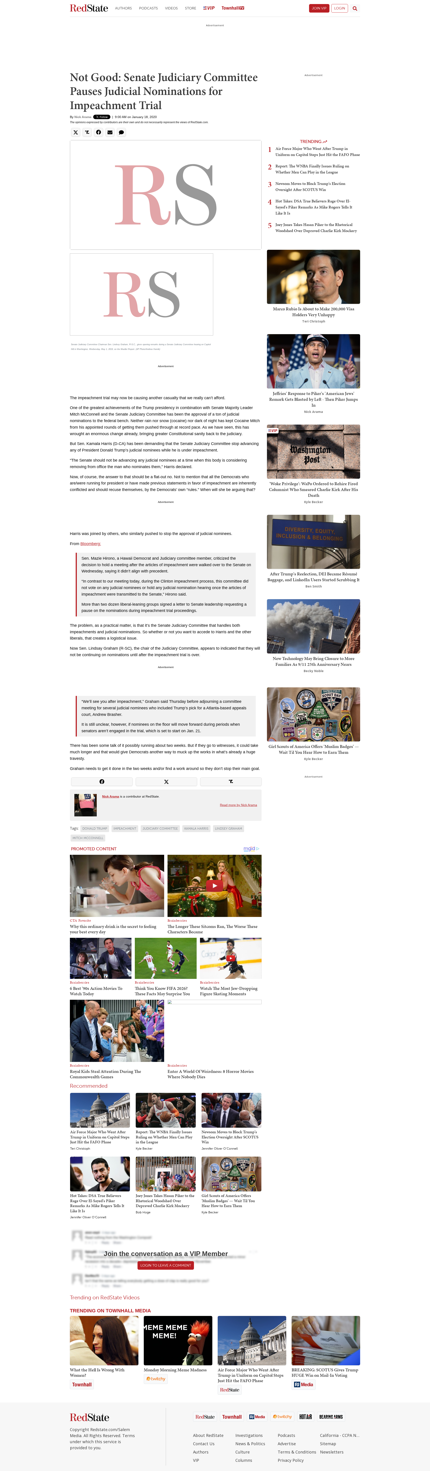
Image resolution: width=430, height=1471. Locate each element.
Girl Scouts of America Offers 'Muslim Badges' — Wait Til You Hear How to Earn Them (228, 1200)
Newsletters (332, 1452)
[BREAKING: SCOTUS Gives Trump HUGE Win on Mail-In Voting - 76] (326, 1340)
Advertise (287, 1443)
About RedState (208, 1435)
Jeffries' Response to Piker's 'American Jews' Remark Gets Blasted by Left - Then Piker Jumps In (313, 399)
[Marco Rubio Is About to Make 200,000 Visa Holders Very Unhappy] (313, 276)
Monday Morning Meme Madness (175, 1370)
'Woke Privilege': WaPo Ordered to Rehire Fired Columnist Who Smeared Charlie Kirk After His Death (313, 489)
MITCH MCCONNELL (88, 838)
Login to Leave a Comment (165, 1265)
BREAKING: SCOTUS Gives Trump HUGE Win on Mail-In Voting (325, 1372)
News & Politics (250, 1443)
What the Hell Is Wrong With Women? (97, 1372)
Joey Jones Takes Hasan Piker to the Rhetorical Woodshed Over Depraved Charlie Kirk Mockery (165, 1200)
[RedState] (89, 8)
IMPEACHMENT (125, 829)
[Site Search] (355, 8)
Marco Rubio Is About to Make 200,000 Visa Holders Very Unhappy (313, 312)
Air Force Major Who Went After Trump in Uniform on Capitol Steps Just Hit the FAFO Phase (99, 1137)
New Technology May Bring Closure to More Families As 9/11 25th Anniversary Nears (314, 661)
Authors (123, 8)
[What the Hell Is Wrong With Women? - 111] (104, 1340)
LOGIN (339, 8)
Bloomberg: (90, 543)
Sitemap (328, 1443)
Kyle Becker (144, 1149)
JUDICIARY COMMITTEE (160, 829)
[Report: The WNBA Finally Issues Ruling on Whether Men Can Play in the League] (166, 1110)
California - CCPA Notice (340, 1435)
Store (190, 8)
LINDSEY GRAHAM (228, 829)
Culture (242, 1452)
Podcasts (148, 8)
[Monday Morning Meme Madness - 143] (178, 1340)
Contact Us (204, 1443)
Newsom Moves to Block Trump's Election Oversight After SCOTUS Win (230, 1137)
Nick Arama (82, 117)
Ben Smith (313, 586)
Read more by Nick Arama (238, 805)
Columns (243, 1460)
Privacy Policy (291, 1460)
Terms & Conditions (297, 1452)
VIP (196, 1460)
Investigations (249, 1435)
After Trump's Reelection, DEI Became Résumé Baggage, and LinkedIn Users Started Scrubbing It (313, 577)
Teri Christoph (80, 1149)
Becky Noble (314, 671)
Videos (171, 8)
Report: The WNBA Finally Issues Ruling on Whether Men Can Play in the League (164, 1137)
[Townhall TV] (233, 8)
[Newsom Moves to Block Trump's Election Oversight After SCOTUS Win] (231, 1110)
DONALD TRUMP (94, 829)
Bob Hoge (143, 1212)
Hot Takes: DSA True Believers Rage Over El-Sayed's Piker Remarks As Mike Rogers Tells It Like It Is (97, 1203)
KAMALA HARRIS (196, 829)
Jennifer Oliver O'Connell (220, 1149)
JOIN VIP (319, 8)
